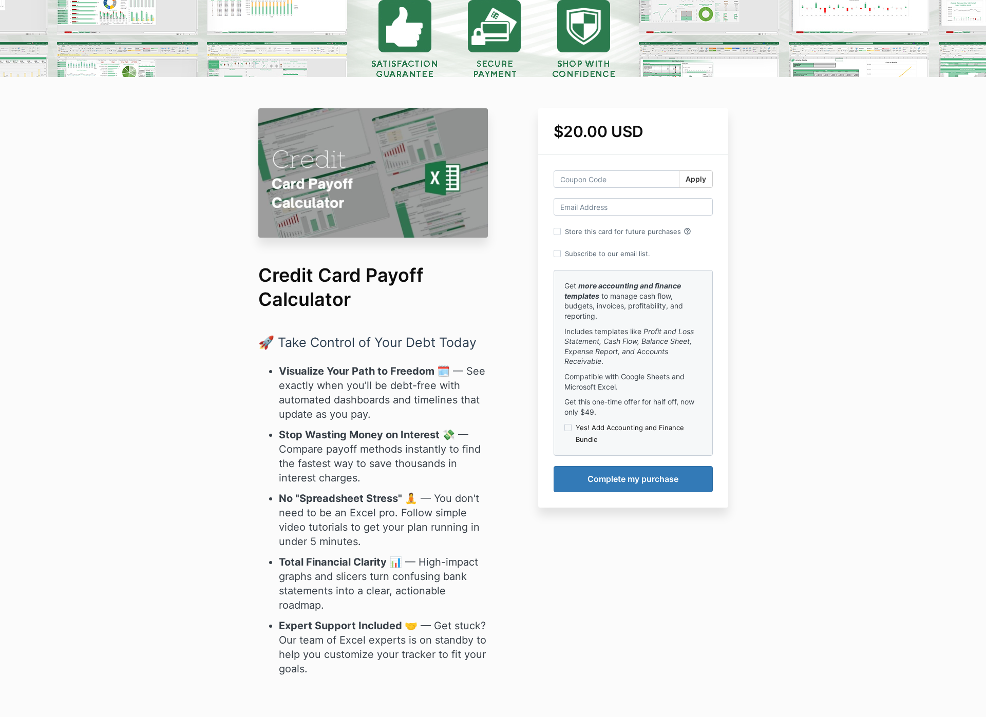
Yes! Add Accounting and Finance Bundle (630, 433)
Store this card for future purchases (628, 231)
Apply (696, 179)
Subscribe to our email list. (607, 253)
